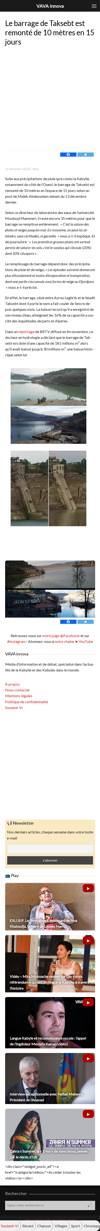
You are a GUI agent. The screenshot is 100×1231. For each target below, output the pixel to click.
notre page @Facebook (61, 635)
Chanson (44, 1226)
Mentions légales (18, 695)
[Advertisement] (50, 98)
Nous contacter (17, 690)
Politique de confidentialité (26, 702)
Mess (35, 169)
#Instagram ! (17, 641)
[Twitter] (85, 154)
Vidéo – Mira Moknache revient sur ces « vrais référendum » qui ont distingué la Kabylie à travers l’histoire (49, 982)
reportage (26, 331)
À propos (12, 684)
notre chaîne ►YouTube (74, 641)
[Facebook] (68, 154)
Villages (61, 1226)
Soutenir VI (14, 707)
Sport (75, 1226)
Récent (27, 1226)
